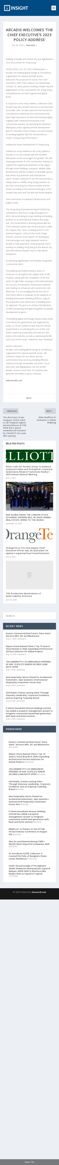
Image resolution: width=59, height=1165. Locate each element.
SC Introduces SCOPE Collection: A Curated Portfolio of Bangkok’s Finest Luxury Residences (28, 856)
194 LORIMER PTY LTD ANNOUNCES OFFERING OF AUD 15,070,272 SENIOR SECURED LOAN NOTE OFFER (28, 664)
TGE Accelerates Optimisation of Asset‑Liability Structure (23, 594)
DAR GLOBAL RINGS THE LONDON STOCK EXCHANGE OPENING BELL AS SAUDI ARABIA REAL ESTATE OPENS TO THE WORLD (28, 517)
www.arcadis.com (14, 380)
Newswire (30, 45)
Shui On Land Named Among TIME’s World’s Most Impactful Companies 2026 (29, 842)
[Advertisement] (29, 1031)
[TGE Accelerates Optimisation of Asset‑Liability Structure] (29, 575)
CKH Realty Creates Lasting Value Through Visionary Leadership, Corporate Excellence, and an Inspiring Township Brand (27, 695)
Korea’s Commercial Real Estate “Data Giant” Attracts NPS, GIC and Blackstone (28, 634)
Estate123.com (39, 892)
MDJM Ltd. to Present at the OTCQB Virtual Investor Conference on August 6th (28, 832)
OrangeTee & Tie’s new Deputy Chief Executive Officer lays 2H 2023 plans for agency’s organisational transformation (27, 550)
